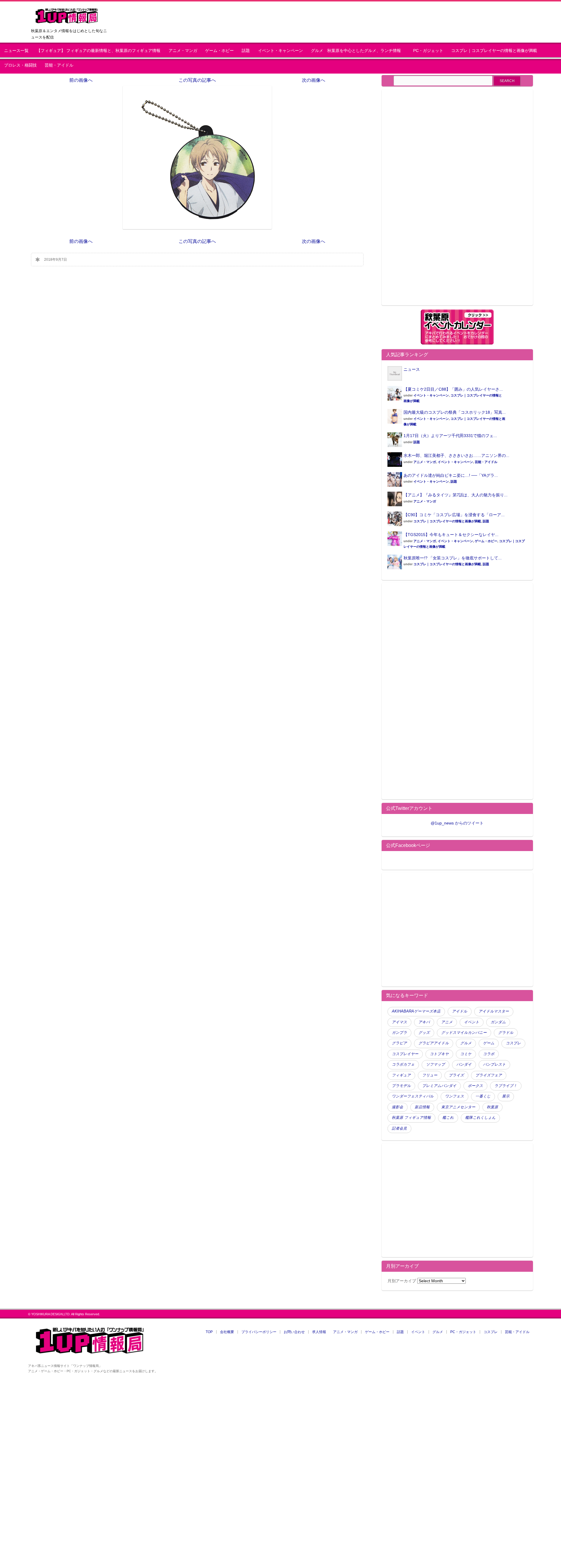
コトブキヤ (439, 1054)
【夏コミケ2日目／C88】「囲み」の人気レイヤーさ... (453, 389)
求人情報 (319, 1332)
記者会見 (399, 1128)
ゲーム (488, 1043)
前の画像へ (81, 80)
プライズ (456, 1075)
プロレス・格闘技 (20, 65)
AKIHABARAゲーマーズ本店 (416, 1011)
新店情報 (422, 1107)
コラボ (488, 1054)
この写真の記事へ (197, 80)
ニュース (412, 369)
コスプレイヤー (405, 1054)
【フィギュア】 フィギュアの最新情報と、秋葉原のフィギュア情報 (98, 50)
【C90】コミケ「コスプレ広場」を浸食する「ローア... (454, 514)
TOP (209, 1332)
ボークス (475, 1086)
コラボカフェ (403, 1064)
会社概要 (227, 1332)
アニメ (447, 1022)
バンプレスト (494, 1064)
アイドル (459, 1011)
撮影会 (397, 1107)
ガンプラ (399, 1033)
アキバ (424, 1022)
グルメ (466, 1043)
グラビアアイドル (433, 1043)
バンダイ (464, 1064)
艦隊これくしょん (480, 1118)
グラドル (505, 1033)
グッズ (424, 1033)
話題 (246, 50)
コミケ (466, 1054)
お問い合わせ (294, 1332)
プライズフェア (488, 1075)
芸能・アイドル (59, 65)
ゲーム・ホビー (219, 50)
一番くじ (483, 1096)
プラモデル (401, 1086)
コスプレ (513, 1043)
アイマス (399, 1022)
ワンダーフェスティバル (413, 1096)
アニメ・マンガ (183, 50)
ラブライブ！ (505, 1086)
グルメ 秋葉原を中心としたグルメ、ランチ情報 (358, 50)
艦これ (448, 1118)
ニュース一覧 (16, 50)
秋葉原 (492, 1107)
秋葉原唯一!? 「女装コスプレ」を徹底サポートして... (453, 558)
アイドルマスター (494, 1011)
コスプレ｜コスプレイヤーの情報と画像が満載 (494, 50)
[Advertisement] (437, 200)
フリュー (429, 1075)
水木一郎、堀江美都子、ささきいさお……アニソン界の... (456, 455)
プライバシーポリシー (258, 1332)
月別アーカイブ (401, 1280)
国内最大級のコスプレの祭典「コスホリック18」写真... (455, 412)
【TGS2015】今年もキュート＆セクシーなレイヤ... (451, 534)
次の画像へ (313, 80)
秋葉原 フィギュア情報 (411, 1118)
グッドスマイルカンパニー (464, 1033)
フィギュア (401, 1075)
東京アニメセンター (458, 1107)
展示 (506, 1096)
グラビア (399, 1043)
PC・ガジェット (428, 50)
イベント (471, 1022)
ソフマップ (435, 1064)
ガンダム (498, 1022)
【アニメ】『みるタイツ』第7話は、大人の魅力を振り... (456, 495)
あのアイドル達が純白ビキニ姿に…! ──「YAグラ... (451, 475)
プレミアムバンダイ (439, 1086)
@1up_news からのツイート (457, 823)
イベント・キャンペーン (280, 50)
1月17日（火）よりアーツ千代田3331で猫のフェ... (450, 435)
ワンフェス (454, 1096)
